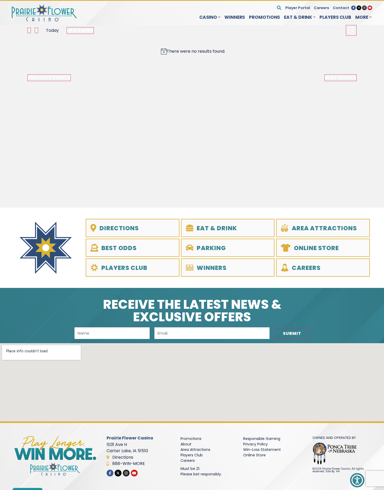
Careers (321, 7)
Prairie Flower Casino (130, 438)
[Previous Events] (29, 30)
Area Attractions (195, 449)
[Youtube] (370, 7)
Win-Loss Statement (262, 449)
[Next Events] (36, 30)
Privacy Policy (255, 444)
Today (52, 30)
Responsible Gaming (261, 438)
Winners (234, 17)
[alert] (193, 51)
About (186, 444)
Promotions (264, 17)
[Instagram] (364, 7)
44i (338, 471)
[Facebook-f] (353, 7)
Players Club (335, 17)
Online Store (254, 455)
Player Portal (297, 7)
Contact (341, 7)
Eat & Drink (298, 17)
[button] (279, 7)
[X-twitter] (359, 7)
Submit (292, 333)
